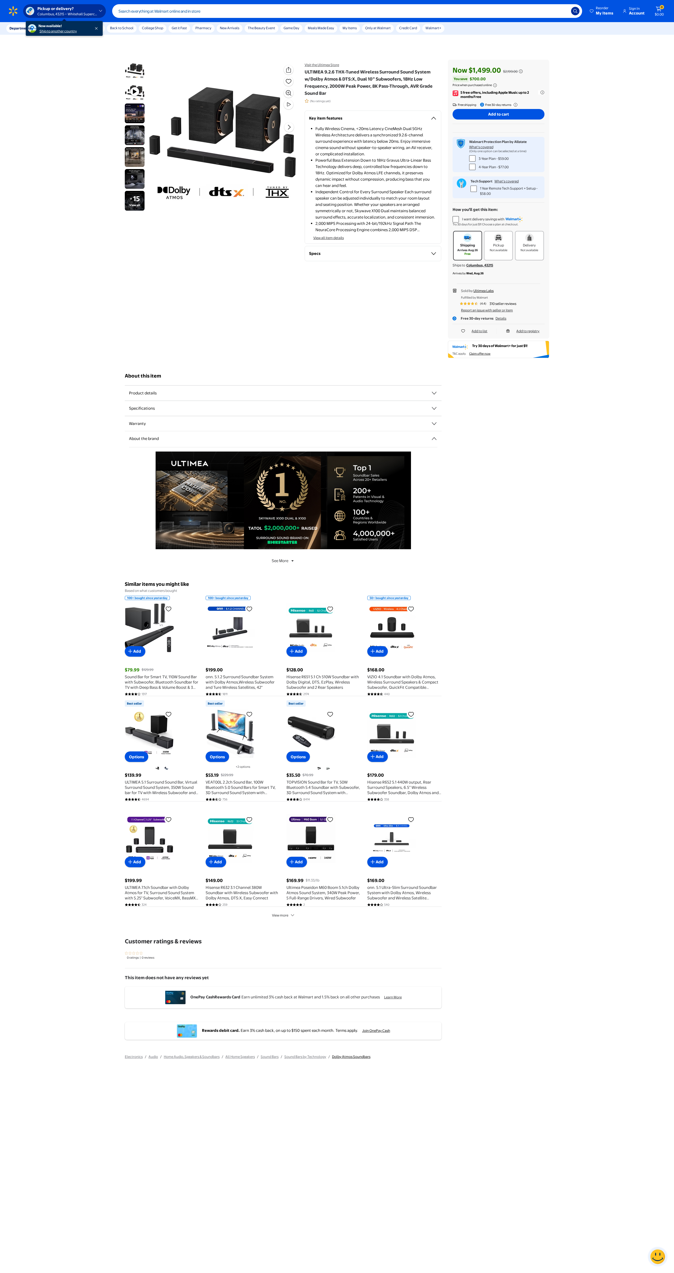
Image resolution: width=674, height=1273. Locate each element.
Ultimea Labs (483, 291)
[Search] (575, 11)
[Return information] (514, 105)
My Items (350, 28)
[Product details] (434, 393)
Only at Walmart (378, 28)
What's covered (481, 147)
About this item (143, 376)
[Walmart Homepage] (13, 11)
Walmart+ (433, 28)
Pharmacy (203, 28)
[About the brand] (434, 438)
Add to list (479, 331)
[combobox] (347, 11)
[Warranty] (434, 423)
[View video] (288, 104)
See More (280, 560)
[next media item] (289, 127)
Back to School (121, 28)
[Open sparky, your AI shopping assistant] (658, 1257)
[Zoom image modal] (288, 93)
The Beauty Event (261, 28)
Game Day (291, 28)
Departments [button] (20, 28)
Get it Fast (179, 28)
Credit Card (408, 28)
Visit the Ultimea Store (322, 65)
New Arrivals (229, 28)
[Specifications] (434, 408)
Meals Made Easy (321, 28)
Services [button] (53, 28)
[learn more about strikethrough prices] (521, 71)
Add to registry (527, 331)
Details (500, 318)
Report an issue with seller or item (487, 310)
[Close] (97, 28)
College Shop (152, 28)
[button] (601, 11)
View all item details (328, 238)
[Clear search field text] (563, 11)
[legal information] (495, 85)
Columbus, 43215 (479, 265)
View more (280, 915)
